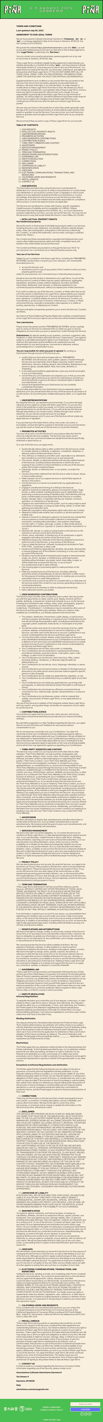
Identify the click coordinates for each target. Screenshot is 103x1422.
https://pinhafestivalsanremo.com (52, 47)
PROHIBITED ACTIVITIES (58, 326)
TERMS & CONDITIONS (51, 1407)
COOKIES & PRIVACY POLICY (51, 1410)
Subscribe (85, 1409)
